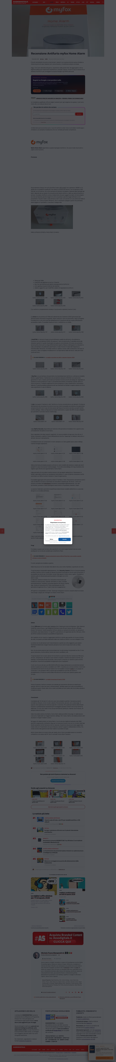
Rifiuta (51, 539)
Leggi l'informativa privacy (64, 535)
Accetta (65, 539)
